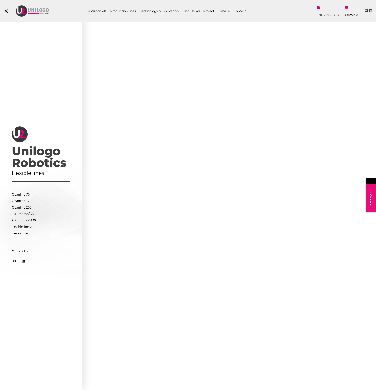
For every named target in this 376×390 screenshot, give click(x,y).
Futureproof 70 (23, 214)
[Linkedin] (23, 261)
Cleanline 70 (21, 194)
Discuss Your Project (198, 11)
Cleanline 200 (21, 207)
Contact (240, 11)
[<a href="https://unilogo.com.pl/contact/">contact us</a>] (346, 7)
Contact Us (20, 251)
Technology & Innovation (159, 11)
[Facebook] (14, 261)
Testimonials (96, 11)
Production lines (123, 11)
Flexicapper (20, 233)
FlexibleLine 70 (22, 227)
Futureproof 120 (24, 220)
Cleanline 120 (21, 201)
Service (224, 11)
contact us (352, 15)
